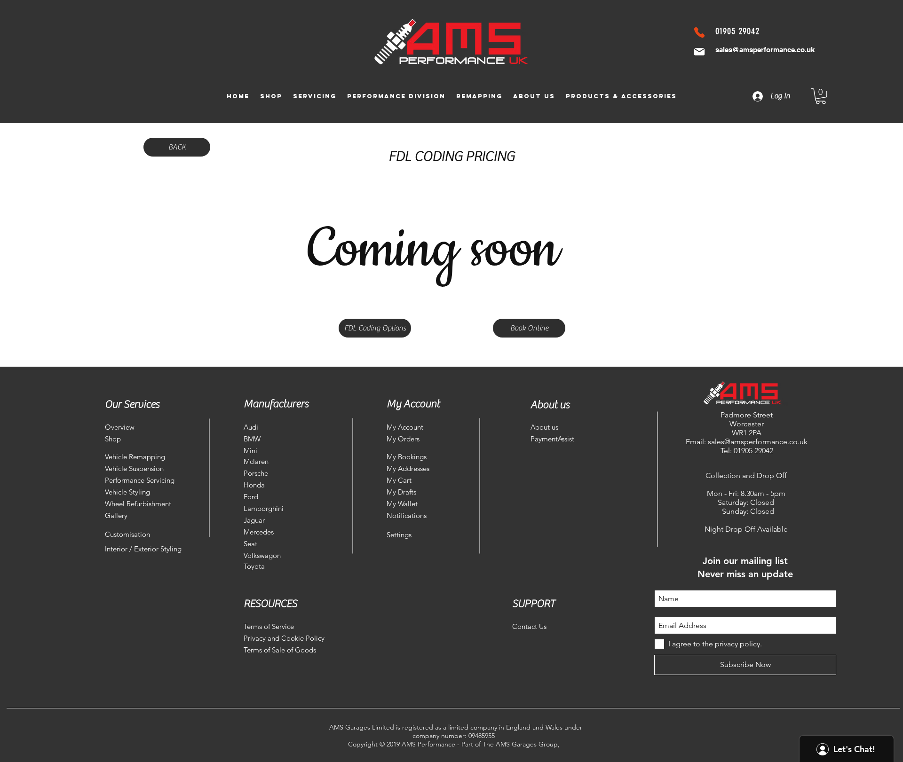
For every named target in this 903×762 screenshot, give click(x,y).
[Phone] (699, 32)
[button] (820, 96)
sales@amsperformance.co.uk (765, 50)
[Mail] (699, 52)
